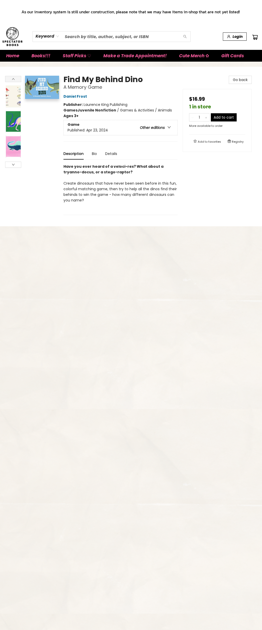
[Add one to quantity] (206, 117)
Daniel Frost (75, 96)
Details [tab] (111, 153)
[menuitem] (12, 56)
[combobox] (47, 36)
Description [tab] (73, 153)
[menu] (131, 56)
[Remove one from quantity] (192, 117)
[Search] (185, 36)
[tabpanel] (120, 189)
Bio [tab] (94, 153)
